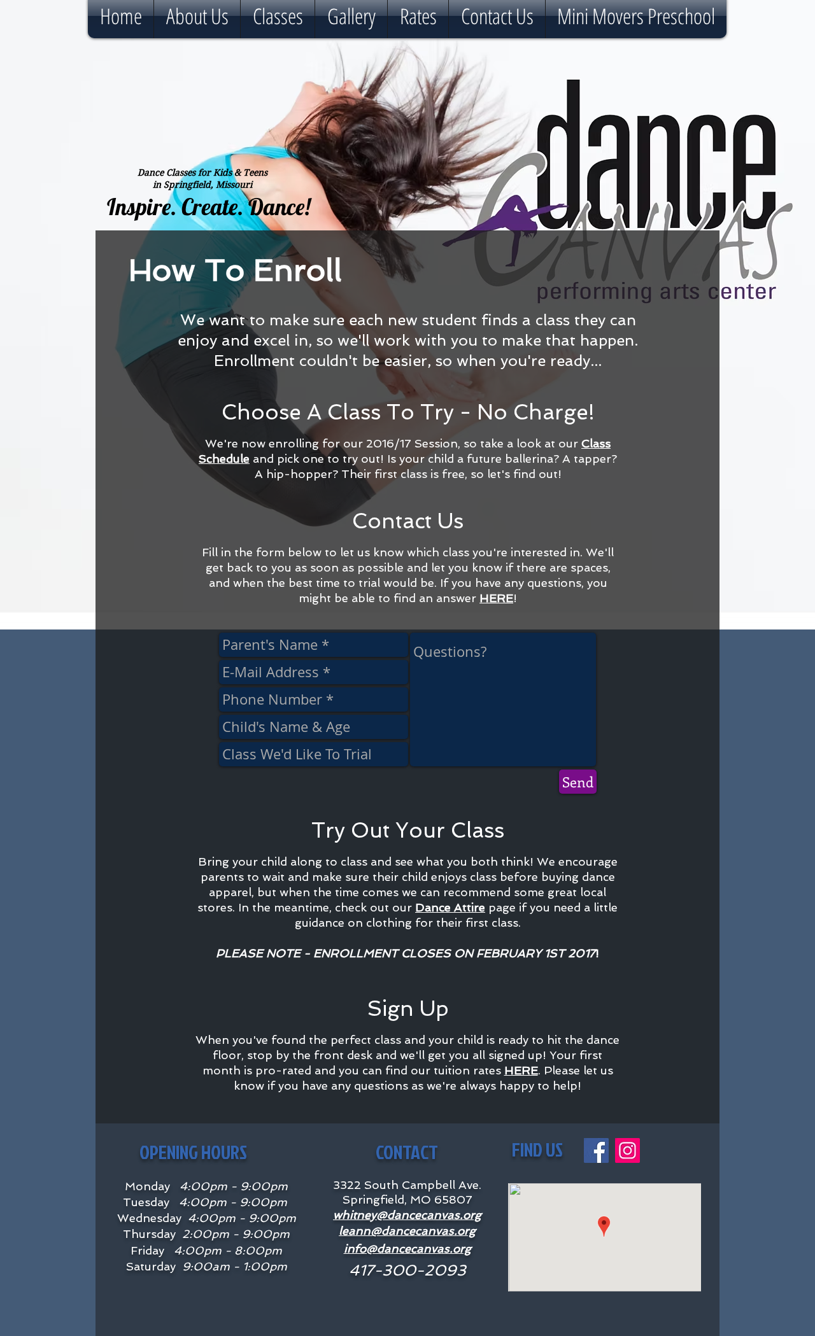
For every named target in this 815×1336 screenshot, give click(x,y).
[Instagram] (627, 1150)
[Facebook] (596, 1150)
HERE (496, 598)
